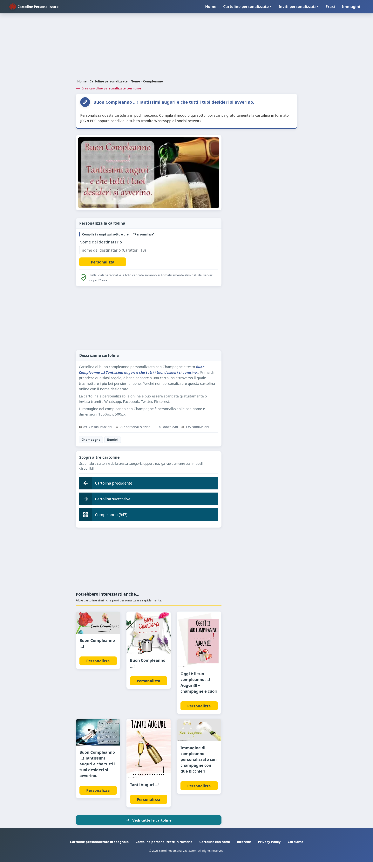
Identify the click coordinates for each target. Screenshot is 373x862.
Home (210, 6)
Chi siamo (295, 841)
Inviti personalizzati (297, 6)
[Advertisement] (186, 48)
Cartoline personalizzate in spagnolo (99, 841)
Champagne (90, 440)
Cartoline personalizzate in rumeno (164, 841)
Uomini (112, 440)
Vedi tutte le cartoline (152, 820)
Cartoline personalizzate (246, 6)
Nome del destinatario (100, 242)
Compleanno (153, 81)
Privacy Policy (269, 841)
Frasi (330, 6)
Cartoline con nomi (214, 841)
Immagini (351, 6)
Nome (135, 81)
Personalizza (98, 660)
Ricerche (244, 841)
